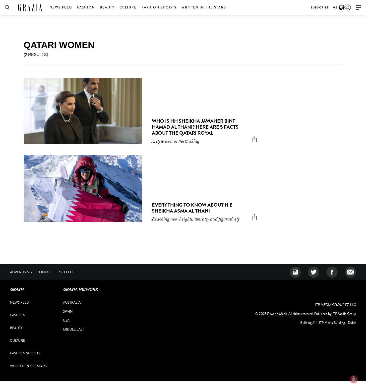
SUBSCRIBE (320, 7)
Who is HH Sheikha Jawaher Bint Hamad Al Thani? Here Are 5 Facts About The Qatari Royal (195, 127)
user (348, 7)
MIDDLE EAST (73, 329)
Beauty (107, 7)
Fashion (86, 7)
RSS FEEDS (66, 272)
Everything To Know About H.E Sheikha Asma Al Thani (192, 208)
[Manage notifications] (354, 379)
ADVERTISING (21, 272)
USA (66, 320)
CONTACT (45, 272)
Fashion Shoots (159, 7)
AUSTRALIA (72, 302)
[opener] (358, 7)
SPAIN (68, 311)
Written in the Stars (204, 7)
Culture (128, 7)
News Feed (61, 7)
